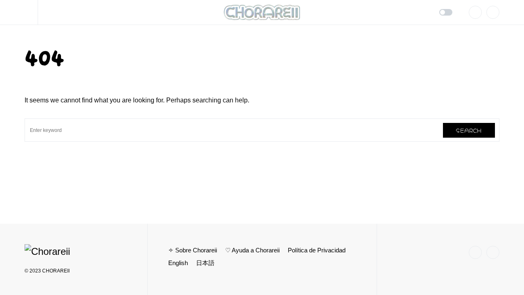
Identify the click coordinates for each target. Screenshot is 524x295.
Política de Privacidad (317, 250)
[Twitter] (492, 12)
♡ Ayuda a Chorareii (252, 250)
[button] (31, 12)
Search (469, 130)
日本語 (205, 262)
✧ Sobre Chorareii (192, 250)
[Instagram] (475, 12)
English (178, 262)
